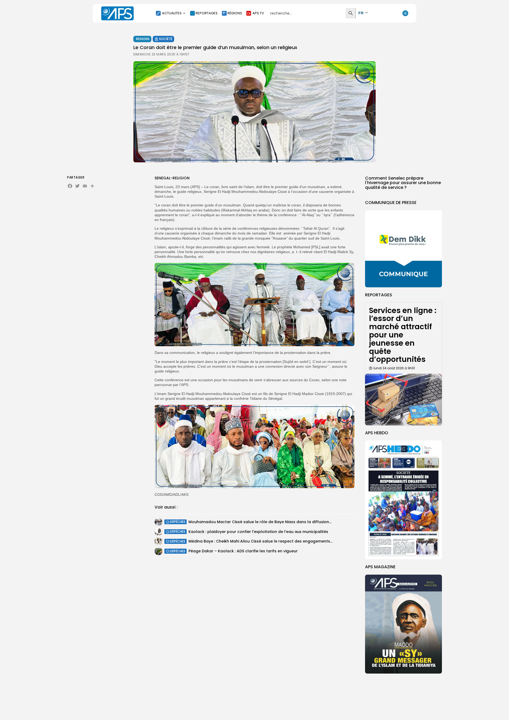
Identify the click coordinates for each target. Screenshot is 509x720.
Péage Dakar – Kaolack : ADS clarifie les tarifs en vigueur (243, 551)
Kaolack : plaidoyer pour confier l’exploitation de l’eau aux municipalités (258, 531)
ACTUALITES (172, 13)
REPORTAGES (207, 13)
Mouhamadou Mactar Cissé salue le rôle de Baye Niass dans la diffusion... (259, 521)
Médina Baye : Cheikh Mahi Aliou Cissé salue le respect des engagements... (260, 541)
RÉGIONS (234, 13)
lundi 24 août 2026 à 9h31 (394, 368)
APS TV (258, 13)
